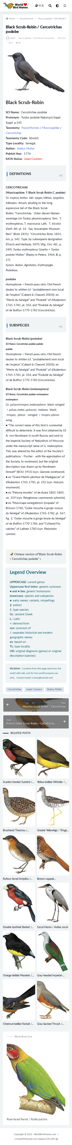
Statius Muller (26, 148)
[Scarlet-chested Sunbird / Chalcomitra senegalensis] (19, 757)
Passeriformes (26, 18)
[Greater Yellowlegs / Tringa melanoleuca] (53, 806)
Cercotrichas (14, 133)
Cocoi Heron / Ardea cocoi (52, 927)
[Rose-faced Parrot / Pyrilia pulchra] (36, 1079)
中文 (41, 5)
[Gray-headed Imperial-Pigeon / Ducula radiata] (53, 951)
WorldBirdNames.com (45, 1134)
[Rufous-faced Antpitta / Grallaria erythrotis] (19, 854)
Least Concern (34, 689)
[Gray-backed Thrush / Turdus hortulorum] (53, 999)
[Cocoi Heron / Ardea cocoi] (53, 903)
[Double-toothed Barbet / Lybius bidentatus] (19, 903)
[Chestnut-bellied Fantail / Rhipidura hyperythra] (19, 999)
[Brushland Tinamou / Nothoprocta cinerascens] (19, 806)
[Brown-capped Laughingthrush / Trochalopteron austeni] (53, 854)
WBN (12, 38)
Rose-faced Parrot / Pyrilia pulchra (27, 1119)
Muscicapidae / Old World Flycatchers (36, 38)
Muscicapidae (50, 127)
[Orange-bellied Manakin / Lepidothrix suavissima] (19, 951)
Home (12, 18)
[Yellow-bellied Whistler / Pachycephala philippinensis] (53, 757)
